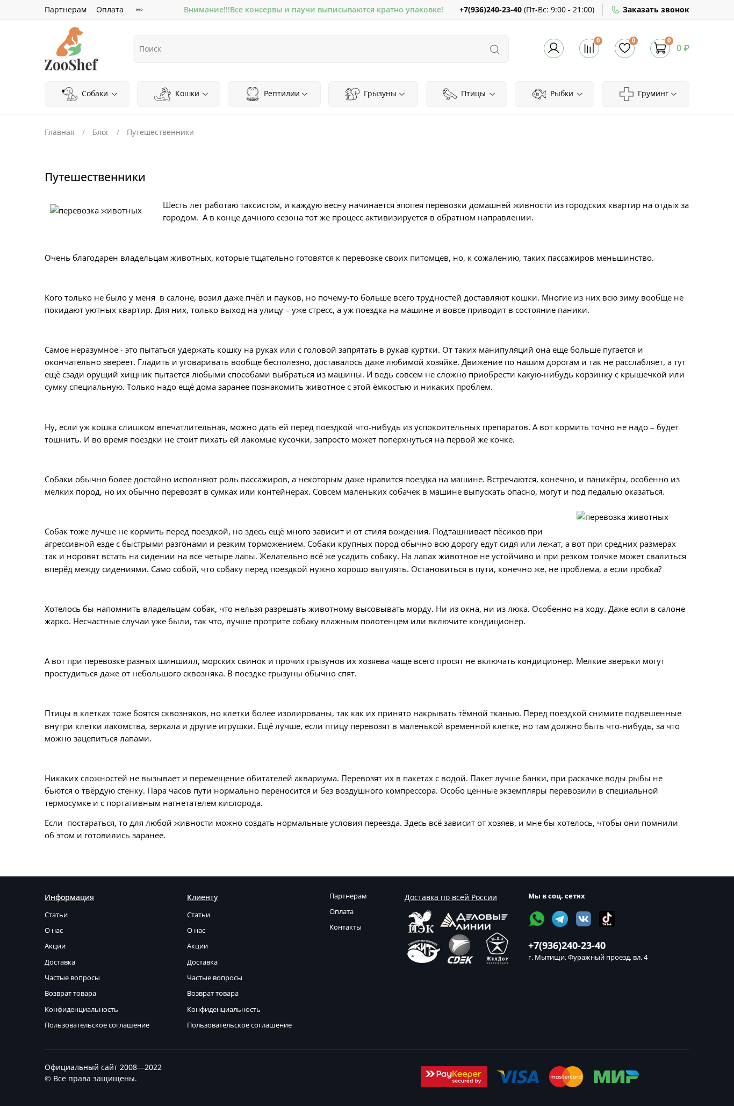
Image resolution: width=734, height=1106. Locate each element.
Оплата (110, 9)
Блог (100, 132)
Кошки (186, 93)
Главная (60, 132)
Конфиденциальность (81, 1009)
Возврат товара (70, 993)
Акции (55, 946)
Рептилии (281, 93)
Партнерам (66, 9)
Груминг (652, 93)
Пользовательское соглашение (97, 1025)
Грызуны (379, 93)
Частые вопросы (72, 977)
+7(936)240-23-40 (490, 9)
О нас (54, 930)
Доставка (60, 962)
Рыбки (560, 93)
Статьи (56, 914)
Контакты (345, 927)
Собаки (94, 93)
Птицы (472, 93)
